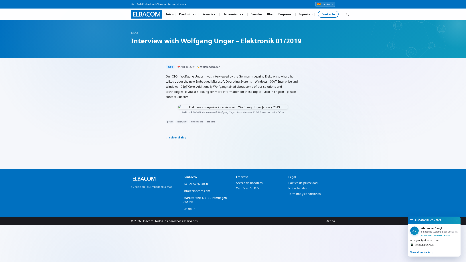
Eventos (256, 14)
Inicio (170, 14)
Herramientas (234, 14)
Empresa (286, 14)
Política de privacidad (303, 183)
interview (181, 121)
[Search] (347, 14)
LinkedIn (189, 209)
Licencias (210, 14)
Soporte (306, 14)
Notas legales (297, 188)
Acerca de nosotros (249, 183)
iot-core (211, 121)
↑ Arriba (329, 221)
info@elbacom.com (196, 191)
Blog (270, 14)
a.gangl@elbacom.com (424, 240)
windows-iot (197, 121)
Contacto (328, 14)
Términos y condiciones (304, 194)
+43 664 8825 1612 (422, 245)
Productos (188, 14)
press (170, 121)
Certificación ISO (247, 188)
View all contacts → (421, 252)
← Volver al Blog (176, 137)
